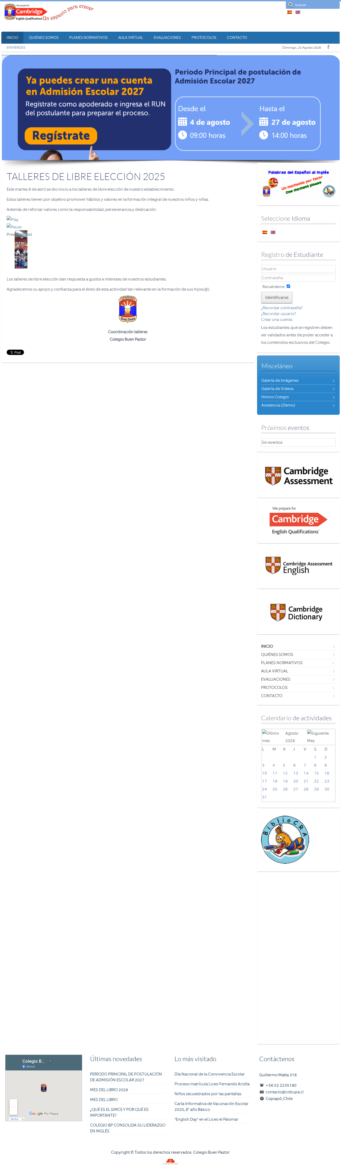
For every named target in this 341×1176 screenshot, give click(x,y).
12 (285, 773)
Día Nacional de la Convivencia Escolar (209, 1074)
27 (295, 789)
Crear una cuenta (276, 319)
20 (295, 781)
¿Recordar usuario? (278, 313)
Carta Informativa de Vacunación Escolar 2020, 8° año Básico (211, 1106)
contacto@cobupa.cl (285, 1092)
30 (326, 789)
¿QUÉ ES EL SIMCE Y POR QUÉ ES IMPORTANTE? (119, 1112)
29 (316, 789)
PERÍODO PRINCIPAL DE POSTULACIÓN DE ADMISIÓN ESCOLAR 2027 (126, 1077)
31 (264, 797)
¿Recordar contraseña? (282, 308)
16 (326, 773)
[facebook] (327, 46)
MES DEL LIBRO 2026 (109, 1090)
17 (264, 781)
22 (316, 781)
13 (295, 773)
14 (306, 773)
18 (275, 781)
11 (275, 773)
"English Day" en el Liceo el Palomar (206, 1119)
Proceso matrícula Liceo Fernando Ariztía (212, 1084)
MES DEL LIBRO (104, 1099)
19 (285, 781)
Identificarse (276, 297)
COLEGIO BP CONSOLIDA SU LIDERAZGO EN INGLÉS (127, 1128)
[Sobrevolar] (170, 1163)
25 (275, 789)
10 (264, 773)
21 (306, 781)
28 (306, 789)
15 (316, 773)
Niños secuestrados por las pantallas (207, 1094)
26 (285, 789)
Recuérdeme (273, 286)
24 (264, 789)
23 (326, 781)
